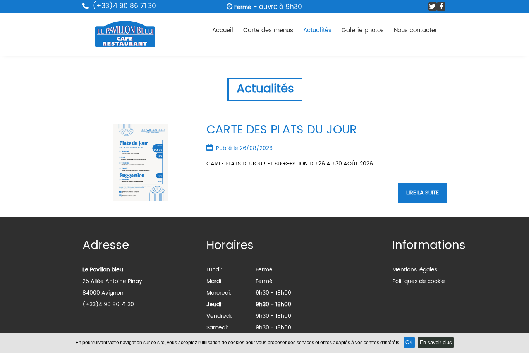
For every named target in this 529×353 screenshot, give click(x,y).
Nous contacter (415, 30)
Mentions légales (414, 269)
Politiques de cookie (418, 281)
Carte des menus (268, 30)
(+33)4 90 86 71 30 (123, 6)
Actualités (317, 30)
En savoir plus (436, 342)
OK (409, 342)
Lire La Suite (422, 192)
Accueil (222, 30)
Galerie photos (363, 30)
